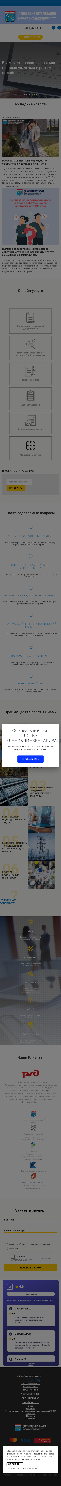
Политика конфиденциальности (22, 1468)
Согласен (14, 1464)
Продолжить (30, 759)
